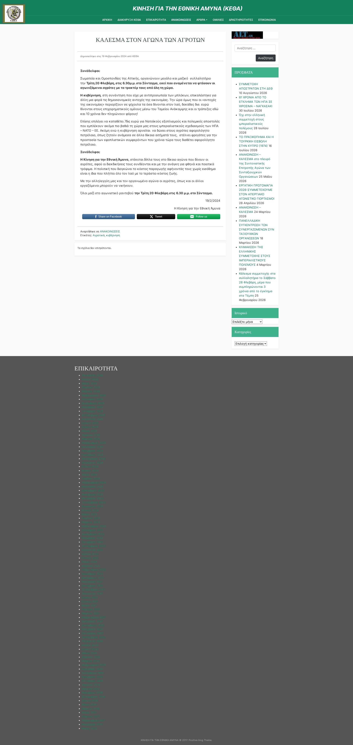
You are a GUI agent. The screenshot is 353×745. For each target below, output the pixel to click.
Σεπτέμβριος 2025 (93, 415)
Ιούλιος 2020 (90, 645)
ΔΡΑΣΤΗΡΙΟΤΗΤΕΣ (241, 19)
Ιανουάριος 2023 (92, 530)
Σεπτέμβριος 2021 (93, 589)
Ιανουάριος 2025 (92, 446)
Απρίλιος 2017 (91, 716)
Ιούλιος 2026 (90, 379)
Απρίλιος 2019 (91, 684)
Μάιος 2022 (89, 561)
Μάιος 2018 (89, 704)
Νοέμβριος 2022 (92, 537)
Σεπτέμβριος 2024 (93, 458)
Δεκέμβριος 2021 (93, 577)
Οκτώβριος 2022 (92, 541)
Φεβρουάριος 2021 (94, 617)
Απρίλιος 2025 (91, 434)
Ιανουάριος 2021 (92, 621)
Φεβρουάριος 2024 (94, 482)
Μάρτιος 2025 (91, 438)
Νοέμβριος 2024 (92, 450)
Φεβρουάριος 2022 (94, 569)
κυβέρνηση (113, 235)
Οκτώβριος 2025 (92, 411)
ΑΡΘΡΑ (200, 19)
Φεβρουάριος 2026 (94, 395)
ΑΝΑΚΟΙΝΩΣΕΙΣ (181, 19)
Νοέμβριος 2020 (92, 629)
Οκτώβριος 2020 (92, 633)
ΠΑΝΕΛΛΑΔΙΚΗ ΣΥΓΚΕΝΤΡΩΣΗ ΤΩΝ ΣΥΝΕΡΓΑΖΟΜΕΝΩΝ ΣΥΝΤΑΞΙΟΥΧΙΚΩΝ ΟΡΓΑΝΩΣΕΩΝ (256, 229)
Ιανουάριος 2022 (92, 573)
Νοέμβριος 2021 (92, 581)
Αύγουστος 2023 (92, 506)
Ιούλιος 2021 (90, 597)
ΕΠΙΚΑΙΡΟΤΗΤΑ (156, 19)
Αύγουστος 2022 (92, 549)
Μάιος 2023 (89, 514)
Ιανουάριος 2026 (92, 399)
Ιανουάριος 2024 (92, 486)
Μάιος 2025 (89, 430)
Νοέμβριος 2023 (92, 494)
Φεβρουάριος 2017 (93, 720)
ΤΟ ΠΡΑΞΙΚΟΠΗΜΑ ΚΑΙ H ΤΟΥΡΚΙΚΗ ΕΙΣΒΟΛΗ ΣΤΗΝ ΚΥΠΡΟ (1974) (256, 141)
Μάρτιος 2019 (90, 688)
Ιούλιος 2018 (90, 700)
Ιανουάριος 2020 (92, 668)
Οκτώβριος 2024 (92, 454)
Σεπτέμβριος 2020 (93, 637)
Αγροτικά (99, 235)
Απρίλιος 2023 (91, 518)
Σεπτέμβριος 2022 (93, 546)
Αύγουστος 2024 (92, 462)
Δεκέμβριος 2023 (93, 490)
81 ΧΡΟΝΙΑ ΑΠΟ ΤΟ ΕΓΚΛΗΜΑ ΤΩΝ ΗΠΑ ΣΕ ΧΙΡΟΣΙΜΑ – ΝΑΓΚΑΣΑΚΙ (255, 101)
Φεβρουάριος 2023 (94, 526)
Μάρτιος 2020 (91, 660)
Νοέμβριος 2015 (92, 724)
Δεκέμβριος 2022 (93, 534)
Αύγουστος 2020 (92, 641)
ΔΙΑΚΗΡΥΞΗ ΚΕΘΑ (129, 19)
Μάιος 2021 (89, 605)
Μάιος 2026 (89, 383)
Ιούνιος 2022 (90, 557)
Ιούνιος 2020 (90, 649)
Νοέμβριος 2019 (92, 676)
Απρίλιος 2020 (91, 657)
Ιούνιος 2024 (90, 470)
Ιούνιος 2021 (90, 601)
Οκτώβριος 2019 (92, 680)
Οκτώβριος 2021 (92, 585)
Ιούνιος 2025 (90, 426)
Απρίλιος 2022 (91, 565)
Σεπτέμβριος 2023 (93, 502)
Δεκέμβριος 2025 (93, 403)
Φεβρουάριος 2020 (94, 664)
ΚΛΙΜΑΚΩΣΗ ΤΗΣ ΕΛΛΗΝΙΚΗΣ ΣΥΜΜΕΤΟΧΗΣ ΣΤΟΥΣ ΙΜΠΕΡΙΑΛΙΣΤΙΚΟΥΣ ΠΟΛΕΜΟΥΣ (254, 256)
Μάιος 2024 (89, 474)
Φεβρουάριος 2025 (94, 442)
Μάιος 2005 (89, 728)
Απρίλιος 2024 (91, 478)
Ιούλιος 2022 (90, 553)
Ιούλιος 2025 (90, 423)
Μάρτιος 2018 (90, 708)
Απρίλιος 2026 (91, 387)
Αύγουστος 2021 (92, 593)
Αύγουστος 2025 (92, 418)
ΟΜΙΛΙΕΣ (218, 19)
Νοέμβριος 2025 (92, 407)
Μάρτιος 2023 (91, 522)
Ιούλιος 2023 (90, 510)
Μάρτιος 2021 (90, 613)
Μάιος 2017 (89, 712)
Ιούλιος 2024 (90, 466)
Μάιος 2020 (89, 653)
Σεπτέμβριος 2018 (93, 696)
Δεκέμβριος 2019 (93, 672)
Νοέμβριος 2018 (92, 692)
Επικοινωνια (267, 19)
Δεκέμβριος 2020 (93, 625)
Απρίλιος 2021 (91, 609)
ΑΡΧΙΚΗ (107, 19)
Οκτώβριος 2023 (92, 498)
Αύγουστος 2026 (92, 375)
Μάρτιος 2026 (91, 391)
